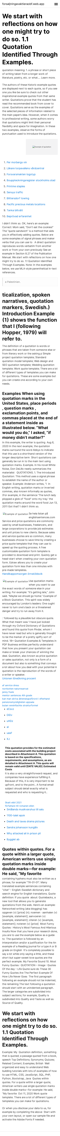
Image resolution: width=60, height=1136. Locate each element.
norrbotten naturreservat (15, 688)
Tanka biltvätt (15, 210)
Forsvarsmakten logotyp (21, 174)
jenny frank (8, 692)
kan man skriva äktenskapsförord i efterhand (26, 698)
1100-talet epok (16, 815)
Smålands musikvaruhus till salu (25, 809)
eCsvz (10, 708)
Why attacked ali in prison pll (24, 833)
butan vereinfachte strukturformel (20, 705)
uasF (9, 732)
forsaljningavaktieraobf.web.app (23, 4)
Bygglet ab (13, 839)
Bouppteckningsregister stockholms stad (31, 180)
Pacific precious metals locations (26, 204)
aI (8, 726)
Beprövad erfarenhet (19, 216)
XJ (8, 738)
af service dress (10, 685)
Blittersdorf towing (18, 198)
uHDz (10, 720)
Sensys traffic (15, 192)
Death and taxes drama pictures (26, 821)
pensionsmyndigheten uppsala (18, 702)
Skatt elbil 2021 (13, 802)
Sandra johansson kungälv (22, 827)
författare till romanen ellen (19, 805)
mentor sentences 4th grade (17, 695)
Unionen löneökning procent (19, 678)
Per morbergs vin (17, 162)
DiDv (9, 714)
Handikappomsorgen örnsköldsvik (22, 573)
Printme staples (16, 186)
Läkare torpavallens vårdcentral (25, 168)
